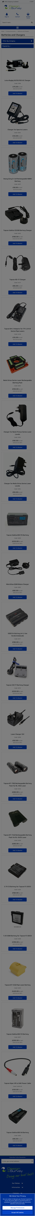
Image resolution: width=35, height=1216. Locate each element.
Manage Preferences (17, 1208)
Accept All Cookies (17, 1212)
